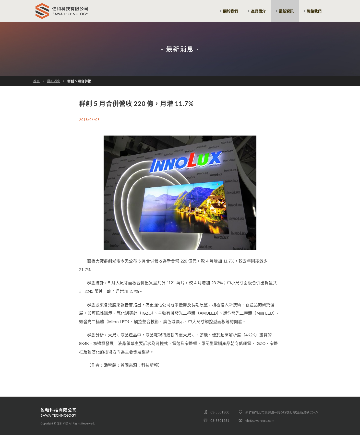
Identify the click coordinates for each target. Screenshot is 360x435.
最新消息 (53, 81)
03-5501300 (219, 412)
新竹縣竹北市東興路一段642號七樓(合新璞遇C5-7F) (282, 412)
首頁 (36, 81)
